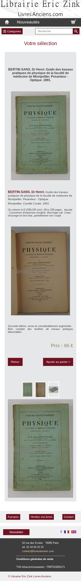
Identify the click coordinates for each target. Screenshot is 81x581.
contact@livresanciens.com (38, 551)
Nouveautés (28, 22)
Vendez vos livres (41, 516)
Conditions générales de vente (34, 559)
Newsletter (16, 532)
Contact (69, 516)
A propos (13, 516)
